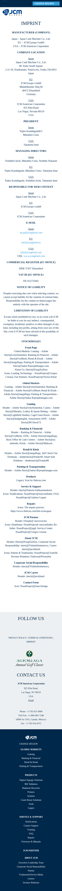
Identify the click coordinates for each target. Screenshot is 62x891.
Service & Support (31, 817)
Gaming (31, 754)
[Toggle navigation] (55, 12)
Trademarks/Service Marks (31, 874)
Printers (31, 792)
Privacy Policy (18, 638)
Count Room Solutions (31, 800)
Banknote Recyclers (31, 788)
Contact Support (31, 825)
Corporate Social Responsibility (31, 866)
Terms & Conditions (40, 638)
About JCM (31, 858)
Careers (31, 878)
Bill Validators (31, 784)
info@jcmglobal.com (31, 252)
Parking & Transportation (31, 766)
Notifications (31, 822)
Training (31, 829)
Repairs (31, 837)
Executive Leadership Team (31, 862)
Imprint (31, 642)
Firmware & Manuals (31, 841)
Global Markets (31, 749)
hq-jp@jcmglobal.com (31, 232)
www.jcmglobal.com (34, 256)
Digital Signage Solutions (31, 780)
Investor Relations (31, 882)
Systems (31, 796)
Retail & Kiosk (31, 762)
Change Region (45, 3)
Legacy (31, 808)
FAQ (31, 833)
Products (31, 775)
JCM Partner (31, 850)
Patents (31, 870)
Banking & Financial (31, 758)
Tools (31, 804)
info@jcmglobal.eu (31, 242)
